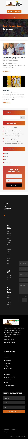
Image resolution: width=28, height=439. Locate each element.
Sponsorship (7, 163)
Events (6, 153)
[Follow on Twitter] (8, 345)
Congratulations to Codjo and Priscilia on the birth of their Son (14, 58)
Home (7, 358)
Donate (8, 374)
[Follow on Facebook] (5, 345)
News (10, 60)
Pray (7, 382)
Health (6, 156)
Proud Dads (6, 90)
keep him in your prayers (12, 139)
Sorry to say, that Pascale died (13, 131)
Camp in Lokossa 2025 (11, 128)
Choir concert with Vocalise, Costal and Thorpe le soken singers (14, 135)
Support (8, 363)
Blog (7, 366)
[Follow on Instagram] (11, 345)
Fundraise (8, 380)
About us (8, 360)
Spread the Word (10, 385)
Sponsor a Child (14, 11)
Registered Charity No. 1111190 (17, 436)
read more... (6, 71)
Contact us (9, 368)
